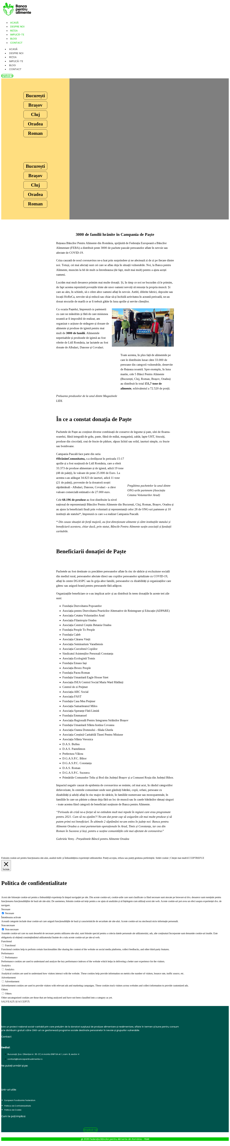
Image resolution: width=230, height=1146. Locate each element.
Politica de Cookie (12, 1110)
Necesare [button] (5, 909)
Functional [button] (6, 941)
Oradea (35, 123)
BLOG (12, 65)
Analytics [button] (6, 965)
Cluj (35, 114)
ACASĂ (13, 49)
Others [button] (4, 989)
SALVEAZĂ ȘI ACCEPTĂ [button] (15, 1001)
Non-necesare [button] (8, 925)
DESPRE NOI (16, 53)
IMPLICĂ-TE (16, 61)
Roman (35, 133)
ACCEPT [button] (191, 858)
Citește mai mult (178, 858)
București (35, 95)
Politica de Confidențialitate (17, 1106)
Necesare (9, 913)
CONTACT (16, 43)
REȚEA (13, 57)
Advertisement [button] (8, 977)
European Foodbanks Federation (19, 1100)
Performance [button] (7, 953)
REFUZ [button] (200, 858)
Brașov (35, 105)
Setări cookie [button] (162, 858)
